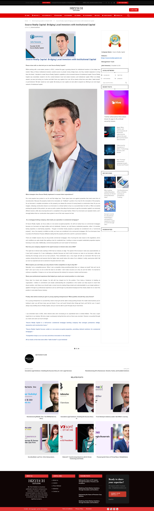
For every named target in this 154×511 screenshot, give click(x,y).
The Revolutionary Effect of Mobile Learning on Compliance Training (122, 194)
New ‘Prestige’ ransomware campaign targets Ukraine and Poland (122, 162)
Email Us (111, 499)
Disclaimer (89, 508)
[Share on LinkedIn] (78, 348)
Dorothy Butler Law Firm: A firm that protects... (41, 457)
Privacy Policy (79, 508)
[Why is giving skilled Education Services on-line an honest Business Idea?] (110, 182)
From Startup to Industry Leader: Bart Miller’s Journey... (112, 416)
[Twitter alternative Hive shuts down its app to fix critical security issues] (116, 102)
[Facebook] (106, 2)
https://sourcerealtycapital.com (111, 58)
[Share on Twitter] (76, 348)
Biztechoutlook (35, 27)
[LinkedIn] (111, 2)
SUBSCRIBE (133, 10)
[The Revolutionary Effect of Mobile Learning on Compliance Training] (123, 182)
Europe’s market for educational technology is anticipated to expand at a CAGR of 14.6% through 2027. (109, 219)
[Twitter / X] (109, 2)
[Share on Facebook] (74, 348)
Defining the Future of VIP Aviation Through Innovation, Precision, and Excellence (88, 481)
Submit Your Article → (115, 494)
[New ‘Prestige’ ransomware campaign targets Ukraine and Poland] (109, 164)
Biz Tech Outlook (42, 509)
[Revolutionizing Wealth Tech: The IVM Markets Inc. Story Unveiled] (41, 397)
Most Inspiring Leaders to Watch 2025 (42, 21)
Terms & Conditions (67, 508)
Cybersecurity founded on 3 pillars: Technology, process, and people (122, 149)
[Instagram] (114, 2)
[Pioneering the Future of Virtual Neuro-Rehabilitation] (112, 438)
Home (26, 21)
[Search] (128, 15)
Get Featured (123, 2)
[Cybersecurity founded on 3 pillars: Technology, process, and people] (109, 150)
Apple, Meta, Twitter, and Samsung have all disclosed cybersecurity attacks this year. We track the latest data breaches (122, 133)
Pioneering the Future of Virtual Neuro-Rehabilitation (112, 457)
